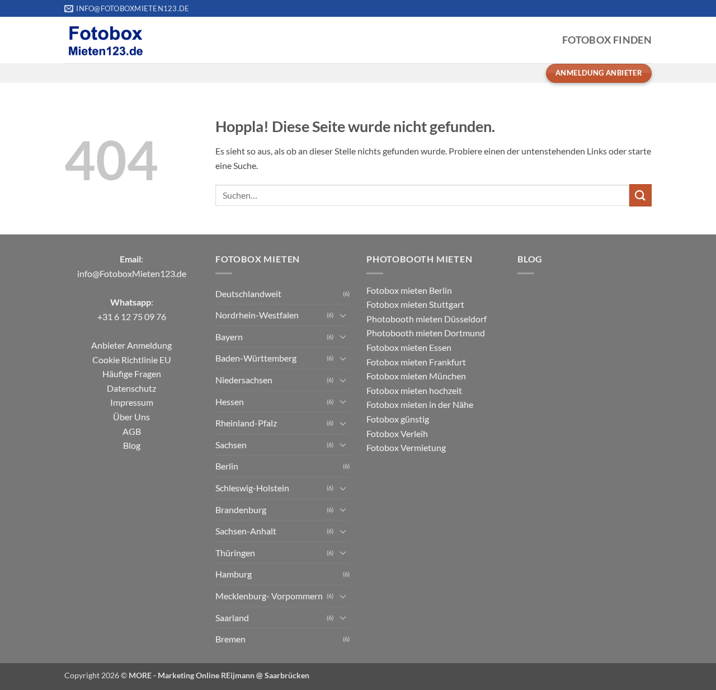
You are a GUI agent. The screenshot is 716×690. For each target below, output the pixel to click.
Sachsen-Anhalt (245, 530)
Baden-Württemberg (255, 358)
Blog (131, 445)
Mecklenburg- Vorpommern (269, 595)
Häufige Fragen (131, 373)
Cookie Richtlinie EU (131, 359)
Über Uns (131, 416)
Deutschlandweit (248, 293)
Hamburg (233, 574)
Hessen (229, 401)
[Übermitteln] (640, 195)
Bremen (230, 638)
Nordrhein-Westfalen (257, 314)
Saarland (232, 617)
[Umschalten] (343, 315)
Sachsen (231, 444)
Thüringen (235, 552)
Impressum (131, 402)
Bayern (229, 336)
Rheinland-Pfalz (246, 422)
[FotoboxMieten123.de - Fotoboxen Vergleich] (105, 40)
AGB (132, 431)
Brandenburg (240, 509)
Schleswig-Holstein (252, 487)
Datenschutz (131, 388)
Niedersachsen (243, 379)
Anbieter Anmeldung (131, 345)
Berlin (226, 466)
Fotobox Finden (607, 40)
